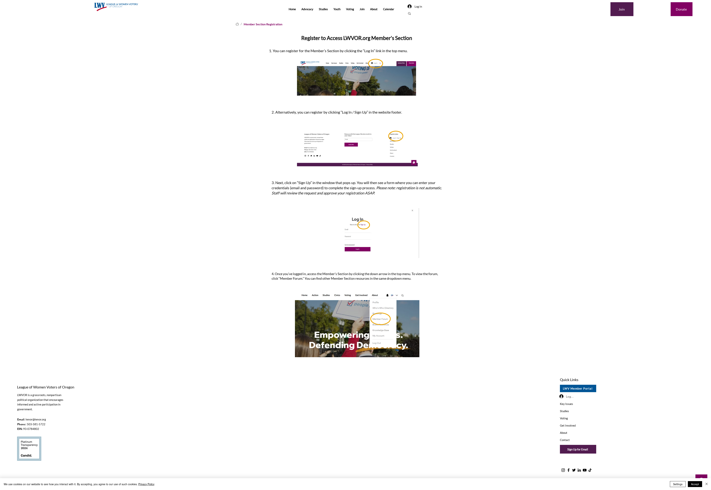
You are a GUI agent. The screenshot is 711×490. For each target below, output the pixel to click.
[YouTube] (584, 470)
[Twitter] (574, 470)
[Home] (237, 24)
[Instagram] (563, 470)
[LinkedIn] (579, 470)
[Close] (706, 484)
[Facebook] (568, 470)
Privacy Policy (146, 484)
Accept (695, 484)
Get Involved (568, 425)
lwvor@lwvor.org (36, 419)
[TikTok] (590, 470)
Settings (677, 484)
